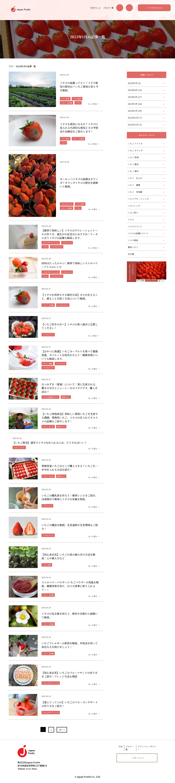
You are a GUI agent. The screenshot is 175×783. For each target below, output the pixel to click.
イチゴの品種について (138, 233)
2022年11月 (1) (135, 124)
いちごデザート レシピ (138, 198)
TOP (121, 746)
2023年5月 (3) (134, 83)
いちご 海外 (133, 171)
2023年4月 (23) (135, 90)
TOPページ (95, 7)
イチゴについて (135, 226)
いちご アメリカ (135, 143)
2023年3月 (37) (135, 97)
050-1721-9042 (27, 768)
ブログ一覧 (108, 7)
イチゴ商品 (133, 240)
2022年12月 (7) (135, 117)
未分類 (131, 254)
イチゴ (131, 219)
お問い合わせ (138, 757)
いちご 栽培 (133, 157)
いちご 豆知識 (135, 191)
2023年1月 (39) (135, 110)
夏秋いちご (133, 247)
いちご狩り (133, 212)
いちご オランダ (135, 150)
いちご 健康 (134, 185)
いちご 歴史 (133, 164)
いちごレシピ (134, 205)
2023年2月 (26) (135, 103)
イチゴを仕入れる (154, 7)
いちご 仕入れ (135, 178)
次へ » (62, 729)
